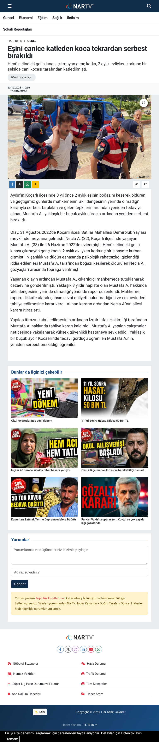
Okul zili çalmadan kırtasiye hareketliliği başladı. (113, 470)
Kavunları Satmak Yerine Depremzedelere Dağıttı (43, 519)
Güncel (8, 17)
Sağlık (57, 17)
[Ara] (149, 6)
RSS (42, 712)
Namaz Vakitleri (24, 674)
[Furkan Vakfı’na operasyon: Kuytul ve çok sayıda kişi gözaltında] (114, 497)
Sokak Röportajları (17, 29)
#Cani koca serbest (21, 77)
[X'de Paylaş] (19, 184)
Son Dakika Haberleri (26, 694)
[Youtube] (91, 649)
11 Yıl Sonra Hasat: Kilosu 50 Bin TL (105, 420)
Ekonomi (26, 17)
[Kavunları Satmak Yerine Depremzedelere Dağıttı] (44, 497)
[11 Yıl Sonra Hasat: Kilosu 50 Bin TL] (114, 398)
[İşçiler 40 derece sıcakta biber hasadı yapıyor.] (44, 447)
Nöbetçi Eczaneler (25, 663)
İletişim (73, 17)
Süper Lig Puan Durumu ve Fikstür (35, 684)
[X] (68, 649)
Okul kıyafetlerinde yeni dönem (31, 420)
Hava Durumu (96, 663)
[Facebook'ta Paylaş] (12, 184)
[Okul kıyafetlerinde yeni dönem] (44, 398)
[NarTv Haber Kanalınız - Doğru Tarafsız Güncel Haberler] (79, 6)
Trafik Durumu (96, 674)
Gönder (20, 584)
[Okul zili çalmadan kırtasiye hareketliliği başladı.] (114, 447)
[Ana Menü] (10, 6)
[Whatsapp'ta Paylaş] (27, 184)
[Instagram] (75, 649)
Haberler (15, 40)
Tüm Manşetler (96, 684)
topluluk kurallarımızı (51, 598)
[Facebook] (60, 649)
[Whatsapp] (98, 649)
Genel (31, 40)
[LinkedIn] (83, 649)
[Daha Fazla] (35, 184)
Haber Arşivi (95, 694)
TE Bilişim (90, 725)
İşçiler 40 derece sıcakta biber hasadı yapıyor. (41, 470)
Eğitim (42, 17)
